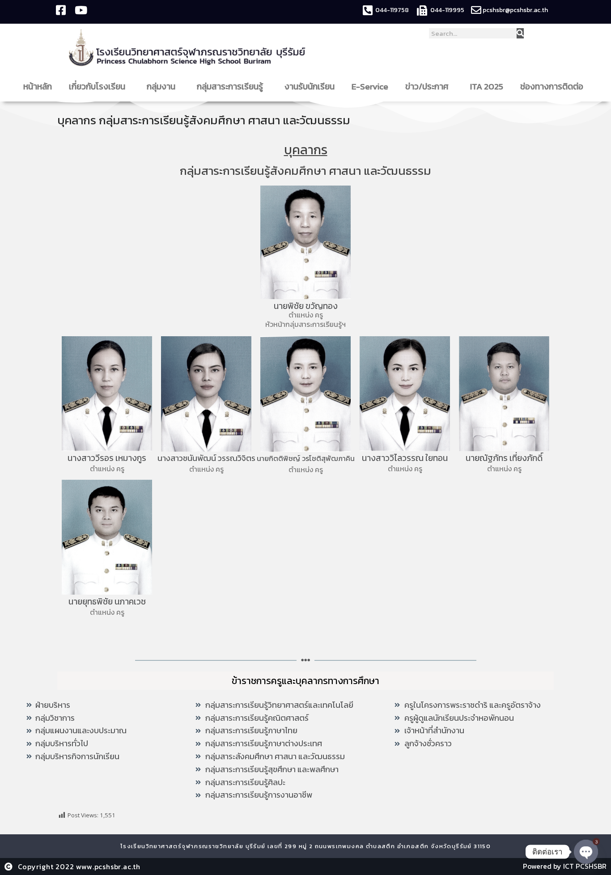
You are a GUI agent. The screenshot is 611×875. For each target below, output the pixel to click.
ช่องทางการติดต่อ (551, 86)
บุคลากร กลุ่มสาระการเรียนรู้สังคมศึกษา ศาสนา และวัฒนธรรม (203, 120)
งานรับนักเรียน (309, 86)
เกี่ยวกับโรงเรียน (97, 86)
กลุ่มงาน (161, 86)
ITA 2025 (486, 86)
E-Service (370, 86)
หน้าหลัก (37, 86)
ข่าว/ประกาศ (427, 86)
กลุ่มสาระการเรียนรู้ (230, 86)
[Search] (520, 33)
